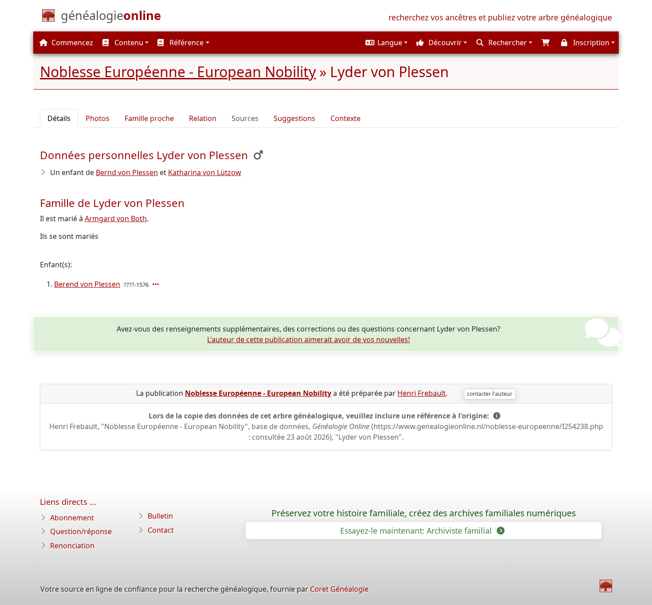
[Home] (606, 586)
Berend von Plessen (87, 284)
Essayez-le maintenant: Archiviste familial (417, 530)
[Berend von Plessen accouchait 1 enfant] (156, 284)
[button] (385, 42)
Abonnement (72, 518)
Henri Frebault (421, 393)
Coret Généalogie (339, 589)
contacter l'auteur (489, 394)
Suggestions (294, 118)
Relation (202, 118)
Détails (59, 118)
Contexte (345, 118)
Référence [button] (186, 42)
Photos (98, 118)
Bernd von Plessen (127, 172)
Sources (245, 118)
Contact (161, 530)
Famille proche (149, 118)
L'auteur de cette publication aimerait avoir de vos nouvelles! (308, 339)
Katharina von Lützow (204, 172)
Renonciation (72, 545)
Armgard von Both (116, 218)
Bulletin (160, 516)
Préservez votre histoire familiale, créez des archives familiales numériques (423, 513)
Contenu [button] (128, 42)
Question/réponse (81, 531)
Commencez (71, 42)
